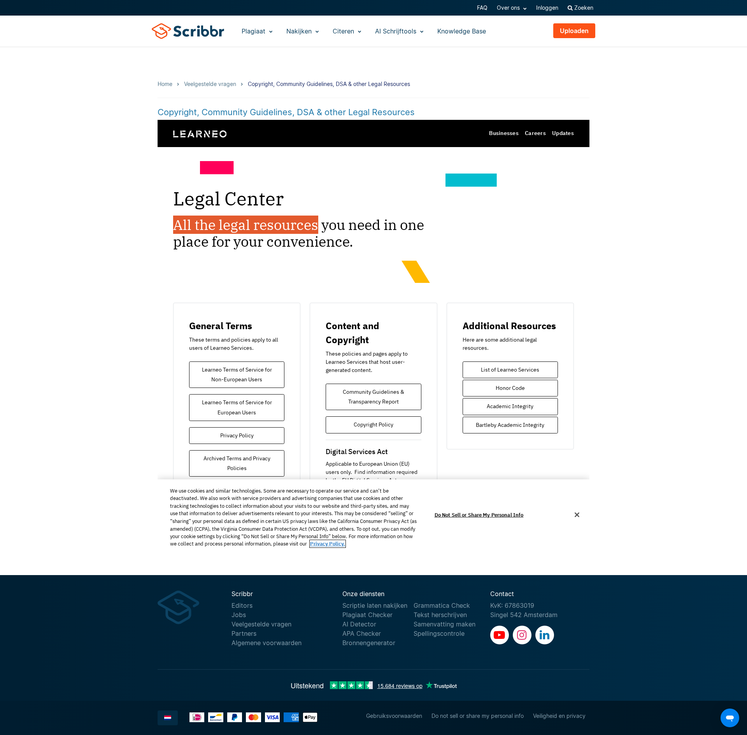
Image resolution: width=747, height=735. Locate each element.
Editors (242, 605)
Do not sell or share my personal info (477, 715)
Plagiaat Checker (367, 615)
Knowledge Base (461, 31)
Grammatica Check (442, 605)
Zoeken (583, 7)
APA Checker (361, 633)
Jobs (238, 615)
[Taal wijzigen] (168, 717)
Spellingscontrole (439, 633)
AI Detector (359, 624)
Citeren (344, 31)
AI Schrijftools (396, 31)
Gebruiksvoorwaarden (394, 715)
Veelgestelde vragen (261, 624)
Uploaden (574, 31)
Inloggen (547, 7)
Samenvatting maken (444, 624)
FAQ (482, 7)
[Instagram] (522, 635)
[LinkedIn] (544, 635)
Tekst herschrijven (440, 615)
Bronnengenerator (368, 643)
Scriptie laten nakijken (374, 605)
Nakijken (300, 31)
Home (165, 84)
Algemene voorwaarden (266, 643)
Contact (502, 594)
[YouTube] (499, 635)
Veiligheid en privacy (559, 715)
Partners (243, 633)
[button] (730, 718)
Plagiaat (254, 31)
